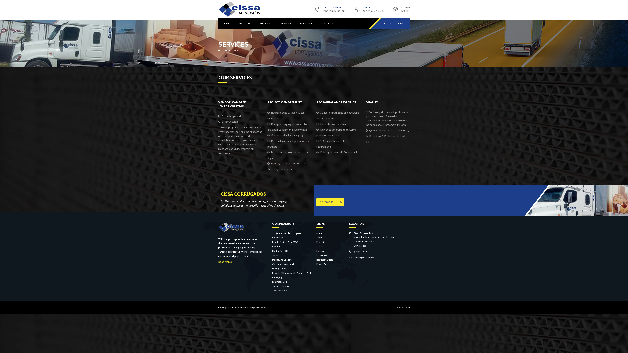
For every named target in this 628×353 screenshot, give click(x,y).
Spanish (405, 7)
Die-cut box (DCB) (280, 250)
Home (224, 50)
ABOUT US (244, 23)
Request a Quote (324, 259)
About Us (320, 237)
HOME (226, 23)
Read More (224, 261)
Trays (275, 255)
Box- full (276, 246)
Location (320, 250)
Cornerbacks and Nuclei (284, 264)
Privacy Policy (323, 264)
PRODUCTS (265, 23)
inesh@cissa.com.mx (334, 10)
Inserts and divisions (282, 259)
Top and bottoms (280, 286)
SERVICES (286, 23)
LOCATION (306, 23)
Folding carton (279, 268)
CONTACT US (328, 23)
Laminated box (279, 281)
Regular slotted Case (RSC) (285, 242)
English (405, 10)
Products (320, 242)
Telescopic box (279, 290)
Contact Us (321, 255)
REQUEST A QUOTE (394, 23)
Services (320, 246)
